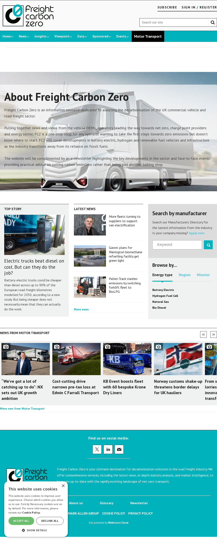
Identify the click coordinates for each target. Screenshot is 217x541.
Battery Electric (163, 290)
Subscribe (167, 7)
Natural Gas (160, 302)
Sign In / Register (199, 7)
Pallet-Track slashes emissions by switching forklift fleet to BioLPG (125, 285)
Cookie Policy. (31, 512)
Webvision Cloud (118, 522)
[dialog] (36, 509)
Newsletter (139, 503)
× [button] (63, 485)
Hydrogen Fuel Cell (165, 296)
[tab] (162, 276)
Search (213, 21)
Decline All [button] (49, 521)
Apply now (196, 233)
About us (76, 503)
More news (81, 309)
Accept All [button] (21, 521)
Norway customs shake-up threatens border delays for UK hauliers (178, 387)
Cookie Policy (113, 513)
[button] (36, 530)
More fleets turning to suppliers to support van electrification (124, 220)
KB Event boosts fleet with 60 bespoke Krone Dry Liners (124, 387)
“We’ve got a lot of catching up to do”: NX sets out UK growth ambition (22, 390)
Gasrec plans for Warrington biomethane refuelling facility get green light (125, 254)
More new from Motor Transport (22, 408)
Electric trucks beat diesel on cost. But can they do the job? (34, 267)
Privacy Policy (140, 513)
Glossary (106, 503)
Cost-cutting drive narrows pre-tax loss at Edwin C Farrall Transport (75, 387)
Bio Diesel (159, 308)
